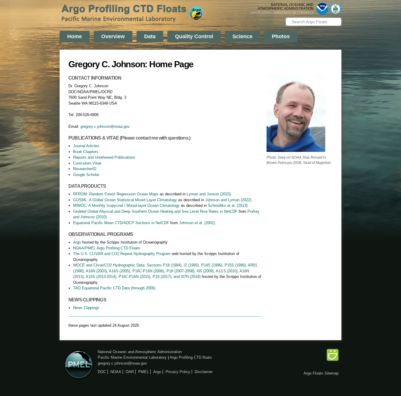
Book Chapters (85, 152)
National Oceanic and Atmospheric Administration (140, 352)
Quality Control (194, 36)
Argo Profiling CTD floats (191, 357)
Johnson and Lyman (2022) (228, 200)
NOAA (115, 372)
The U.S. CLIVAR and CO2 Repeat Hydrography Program (122, 253)
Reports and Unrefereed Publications (104, 157)
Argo (77, 242)
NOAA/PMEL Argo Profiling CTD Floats (106, 248)
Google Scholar (86, 174)
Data (150, 36)
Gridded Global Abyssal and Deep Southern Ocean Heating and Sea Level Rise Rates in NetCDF (155, 211)
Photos (281, 36)
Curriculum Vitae (87, 163)
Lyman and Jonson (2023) (209, 194)
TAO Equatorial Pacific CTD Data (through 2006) (114, 288)
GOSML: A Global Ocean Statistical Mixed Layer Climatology (125, 200)
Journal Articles (86, 146)
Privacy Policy (178, 372)
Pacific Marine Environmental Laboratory (132, 357)
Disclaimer (204, 372)
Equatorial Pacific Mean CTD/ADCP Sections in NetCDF (121, 223)
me (154, 137)
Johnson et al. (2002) (197, 223)
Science (242, 36)
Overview (113, 36)
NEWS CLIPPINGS (87, 299)
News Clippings (86, 308)
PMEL (143, 372)
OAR (130, 372)
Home (74, 36)
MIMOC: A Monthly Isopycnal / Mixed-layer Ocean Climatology (126, 205)
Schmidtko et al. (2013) (227, 205)
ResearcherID (84, 169)
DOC (102, 372)
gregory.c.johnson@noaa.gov (105, 126)
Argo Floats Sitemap (321, 373)
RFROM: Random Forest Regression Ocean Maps (116, 194)
